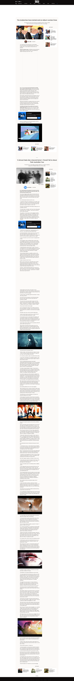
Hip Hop (39, 3)
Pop (30, 3)
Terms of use (37, 679)
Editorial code (32, 679)
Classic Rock (20, 3)
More (48, 3)
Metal (44, 3)
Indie (34, 3)
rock (37, 157)
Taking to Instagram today (24, 49)
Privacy (42, 679)
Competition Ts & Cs (26, 679)
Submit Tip (49, 679)
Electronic (53, 3)
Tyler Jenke (29, 41)
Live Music (25, 3)
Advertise (45, 679)
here (37, 663)
